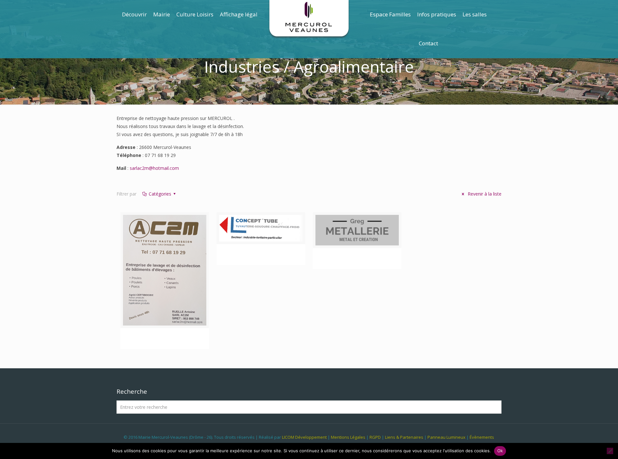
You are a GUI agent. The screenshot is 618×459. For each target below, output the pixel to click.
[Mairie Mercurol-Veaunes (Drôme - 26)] (309, 19)
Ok (500, 450)
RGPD (375, 437)
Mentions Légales (348, 437)
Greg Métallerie (357, 258)
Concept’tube (260, 254)
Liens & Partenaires (404, 437)
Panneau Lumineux (446, 437)
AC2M (164, 338)
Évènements (482, 437)
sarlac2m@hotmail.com (154, 168)
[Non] (610, 451)
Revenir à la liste (483, 194)
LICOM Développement (304, 437)
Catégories (160, 194)
